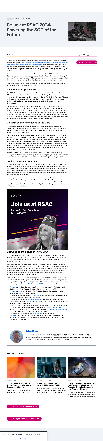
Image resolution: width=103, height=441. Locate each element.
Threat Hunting (36, 295)
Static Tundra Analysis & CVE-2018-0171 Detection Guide (49, 384)
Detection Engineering (35, 299)
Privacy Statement (7, 438)
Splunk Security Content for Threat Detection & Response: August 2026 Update (19, 385)
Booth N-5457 (56, 307)
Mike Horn (11, 55)
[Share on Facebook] (84, 54)
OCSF (12, 311)
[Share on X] (80, 54)
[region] (23, 436)
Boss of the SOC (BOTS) (58, 309)
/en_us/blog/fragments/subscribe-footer (24, 419)
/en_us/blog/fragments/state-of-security (88, 62)
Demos (12, 305)
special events (37, 313)
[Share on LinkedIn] (88, 54)
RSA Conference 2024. (35, 284)
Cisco (15, 315)
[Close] (45, 433)
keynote (14, 287)
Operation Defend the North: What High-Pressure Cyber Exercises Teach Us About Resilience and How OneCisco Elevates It (82, 386)
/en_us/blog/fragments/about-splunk (23, 406)
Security (10, 18)
